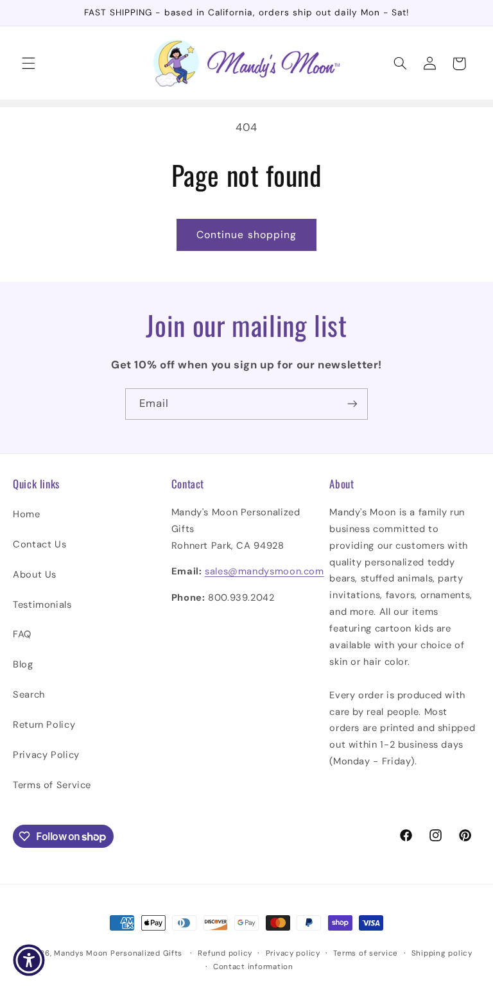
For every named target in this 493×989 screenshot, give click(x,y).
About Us (34, 574)
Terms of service (365, 953)
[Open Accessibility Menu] (29, 960)
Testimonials (42, 604)
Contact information (253, 967)
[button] (28, 63)
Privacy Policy (46, 754)
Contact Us (39, 544)
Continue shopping (246, 234)
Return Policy (44, 724)
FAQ (22, 634)
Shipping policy (441, 953)
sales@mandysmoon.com (264, 571)
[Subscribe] (352, 404)
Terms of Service (52, 784)
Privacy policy (293, 953)
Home (26, 514)
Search (29, 694)
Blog (23, 664)
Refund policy (225, 953)
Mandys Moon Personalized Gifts (118, 953)
